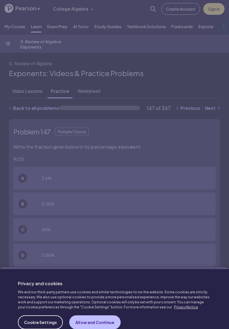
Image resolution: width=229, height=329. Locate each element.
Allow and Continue (95, 310)
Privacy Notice (186, 296)
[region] (114, 293)
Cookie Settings (40, 310)
